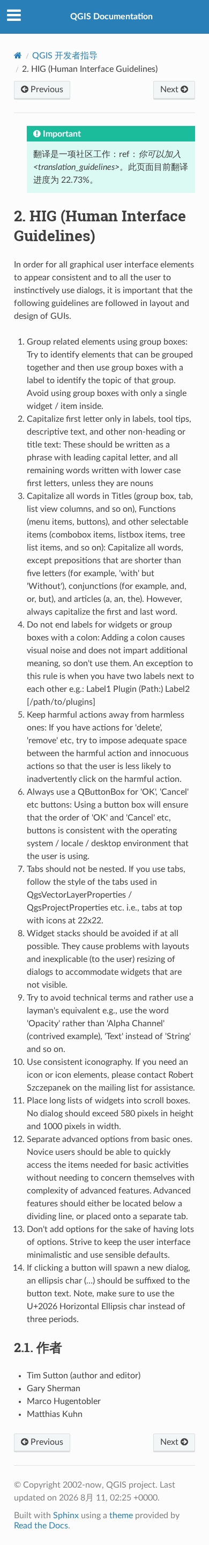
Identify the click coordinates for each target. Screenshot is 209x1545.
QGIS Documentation (111, 16)
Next (170, 89)
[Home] (18, 55)
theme (121, 1515)
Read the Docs (41, 1525)
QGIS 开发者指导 (65, 55)
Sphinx (66, 1515)
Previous (45, 89)
